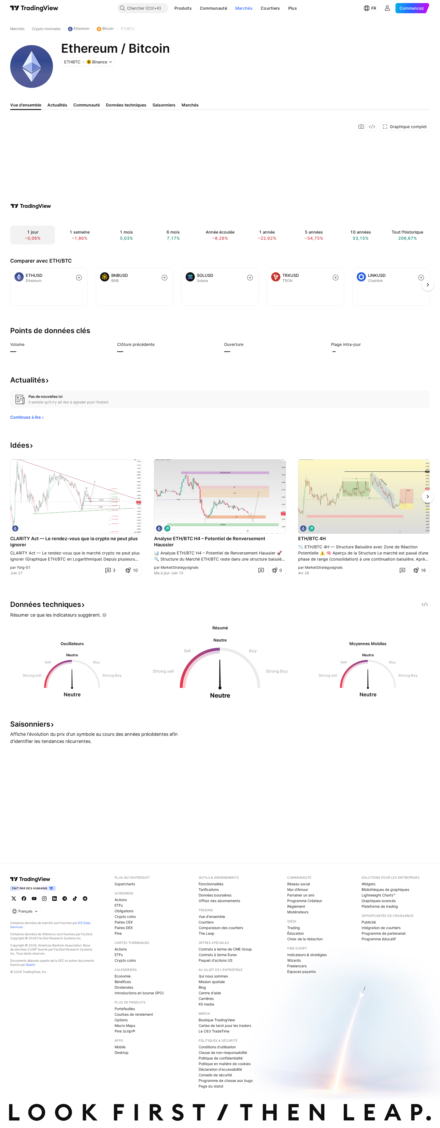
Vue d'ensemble (212, 916)
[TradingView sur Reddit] (85, 898)
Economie (123, 976)
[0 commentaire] (261, 570)
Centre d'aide (210, 993)
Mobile (120, 1047)
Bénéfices (123, 982)
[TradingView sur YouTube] (34, 898)
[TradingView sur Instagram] (44, 898)
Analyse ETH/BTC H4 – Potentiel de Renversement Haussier (209, 541)
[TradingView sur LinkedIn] (54, 898)
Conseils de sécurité (215, 1075)
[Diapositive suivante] (428, 497)
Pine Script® (125, 1031)
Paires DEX (124, 928)
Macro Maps (125, 1025)
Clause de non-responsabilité (223, 1052)
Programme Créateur (304, 901)
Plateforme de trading (380, 906)
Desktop (122, 1052)
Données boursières (215, 895)
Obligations (124, 911)
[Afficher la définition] (27, 344)
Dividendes (124, 987)
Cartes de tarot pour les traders (225, 1025)
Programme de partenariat (384, 933)
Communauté (213, 8)
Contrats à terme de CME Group (225, 949)
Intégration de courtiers (381, 928)
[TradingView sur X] (13, 898)
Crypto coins (125, 916)
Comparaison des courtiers (221, 928)
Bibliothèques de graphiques (385, 889)
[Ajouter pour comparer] (79, 277)
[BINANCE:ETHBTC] (159, 528)
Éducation (295, 933)
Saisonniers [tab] (164, 104)
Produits (182, 8)
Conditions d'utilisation (217, 1047)
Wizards (294, 960)
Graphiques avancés (379, 901)
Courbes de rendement (134, 1014)
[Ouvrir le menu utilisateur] (387, 8)
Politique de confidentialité (221, 1058)
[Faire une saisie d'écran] (361, 126)
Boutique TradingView (217, 1020)
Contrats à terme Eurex (218, 955)
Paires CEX (124, 922)
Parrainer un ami (300, 895)
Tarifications (209, 889)
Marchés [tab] (190, 104)
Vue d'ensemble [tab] (25, 104)
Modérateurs (297, 912)
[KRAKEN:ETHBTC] (15, 528)
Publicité (369, 922)
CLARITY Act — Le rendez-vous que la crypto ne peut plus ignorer (74, 541)
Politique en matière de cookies (225, 1064)
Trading (293, 928)
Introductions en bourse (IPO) (139, 993)
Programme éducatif (379, 939)
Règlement (296, 906)
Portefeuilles (125, 1009)
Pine (118, 933)
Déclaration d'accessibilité (220, 1069)
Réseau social (298, 884)
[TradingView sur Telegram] (64, 898)
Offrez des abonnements (219, 901)
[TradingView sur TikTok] (74, 898)
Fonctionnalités (211, 884)
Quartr (30, 965)
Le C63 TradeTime (214, 1031)
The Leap (206, 933)
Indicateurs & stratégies (307, 955)
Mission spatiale (212, 982)
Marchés (244, 8)
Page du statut (211, 1086)
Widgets (368, 884)
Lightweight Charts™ (378, 895)
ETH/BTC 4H (312, 538)
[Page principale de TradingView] (34, 8)
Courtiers (270, 8)
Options (121, 1020)
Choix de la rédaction (305, 939)
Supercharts (125, 884)
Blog (202, 987)
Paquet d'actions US (215, 960)
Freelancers (297, 966)
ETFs (119, 905)
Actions (121, 900)
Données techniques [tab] (126, 104)
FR (373, 8)
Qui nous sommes (213, 976)
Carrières (206, 998)
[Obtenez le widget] (372, 126)
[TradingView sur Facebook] (24, 898)
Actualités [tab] (57, 104)
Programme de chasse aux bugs (226, 1080)
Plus (292, 8)
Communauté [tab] (86, 104)
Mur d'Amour (297, 889)
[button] (195, 8)
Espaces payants (301, 971)
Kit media (206, 1004)
